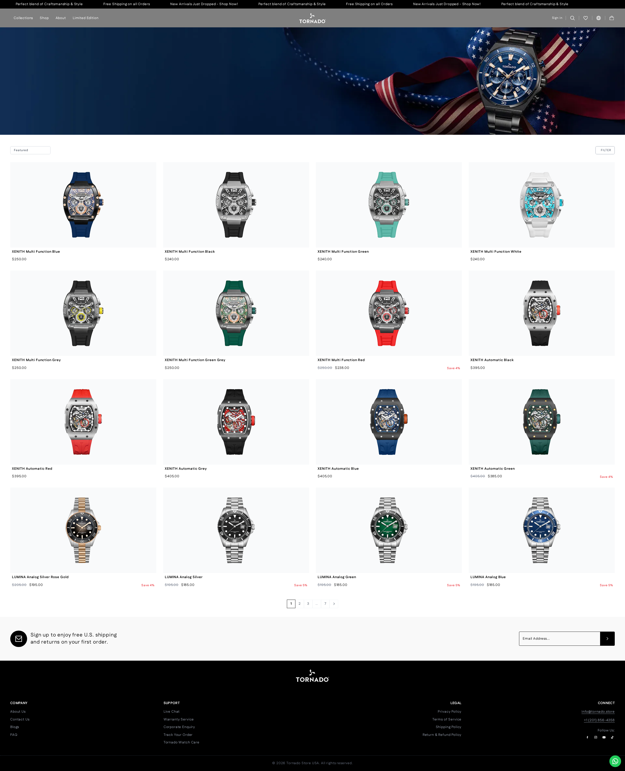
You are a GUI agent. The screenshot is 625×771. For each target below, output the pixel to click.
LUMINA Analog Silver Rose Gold (40, 577)
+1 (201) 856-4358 (599, 720)
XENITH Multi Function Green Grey (195, 360)
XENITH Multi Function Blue (36, 251)
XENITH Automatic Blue (338, 468)
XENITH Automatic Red (32, 468)
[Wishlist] (586, 18)
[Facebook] (587, 737)
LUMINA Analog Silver (184, 577)
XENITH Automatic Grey (186, 468)
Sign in (557, 18)
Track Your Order (178, 734)
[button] (612, 18)
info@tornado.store (598, 711)
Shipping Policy (449, 727)
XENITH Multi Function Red (341, 360)
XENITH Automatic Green (492, 468)
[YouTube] (604, 737)
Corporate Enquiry (179, 727)
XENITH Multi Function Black (190, 251)
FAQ (14, 734)
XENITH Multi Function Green (343, 251)
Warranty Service (179, 719)
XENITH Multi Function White (495, 251)
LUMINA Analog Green (337, 577)
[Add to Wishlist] (148, 181)
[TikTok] (612, 737)
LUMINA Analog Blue (488, 577)
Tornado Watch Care (181, 742)
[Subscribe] (607, 639)
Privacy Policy (449, 711)
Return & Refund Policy (442, 734)
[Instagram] (595, 737)
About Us (18, 711)
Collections (23, 17)
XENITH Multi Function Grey (36, 360)
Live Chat (172, 711)
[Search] (572, 18)
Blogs (14, 727)
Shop (44, 17)
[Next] (334, 604)
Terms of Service (446, 719)
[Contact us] (615, 761)
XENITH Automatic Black (491, 360)
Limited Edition (86, 17)
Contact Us (19, 719)
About (61, 17)
